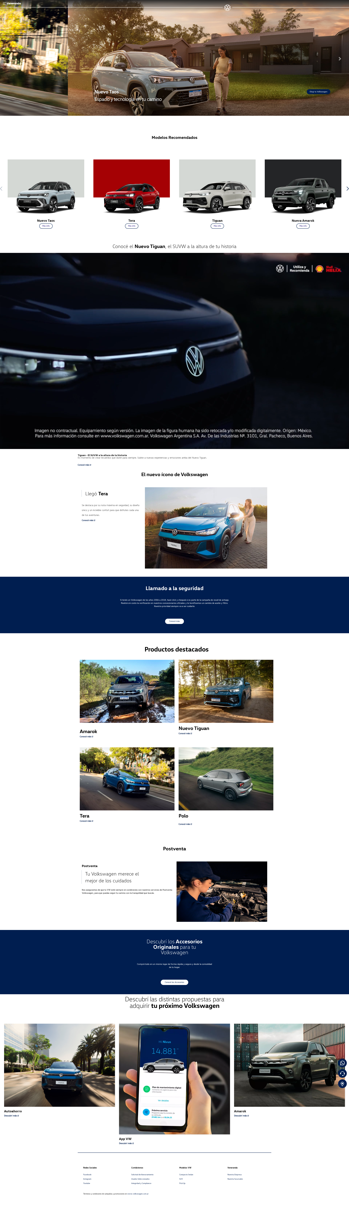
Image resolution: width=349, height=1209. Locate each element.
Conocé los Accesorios (174, 982)
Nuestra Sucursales (235, 1179)
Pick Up (182, 1183)
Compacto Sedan (186, 1174)
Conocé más (174, 621)
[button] (8, 58)
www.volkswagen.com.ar (138, 1194)
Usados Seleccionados (140, 1179)
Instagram (87, 1179)
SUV (181, 1179)
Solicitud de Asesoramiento (142, 1174)
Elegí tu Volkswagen (250, 91)
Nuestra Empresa (234, 1174)
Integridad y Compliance (141, 1183)
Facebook (87, 1174)
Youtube (86, 1183)
